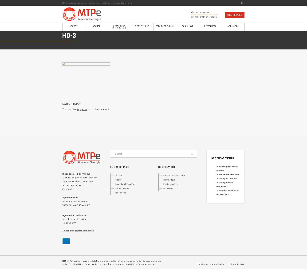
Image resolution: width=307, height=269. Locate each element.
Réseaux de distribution (119, 27)
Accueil (74, 26)
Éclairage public (165, 26)
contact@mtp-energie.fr (204, 17)
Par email (67, 189)
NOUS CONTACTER (234, 15)
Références (210, 26)
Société (96, 26)
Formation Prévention (125, 184)
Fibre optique (142, 26)
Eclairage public (170, 184)
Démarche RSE (122, 188)
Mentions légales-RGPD (210, 264)
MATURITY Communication (140, 264)
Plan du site (238, 264)
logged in (82, 109)
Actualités (233, 26)
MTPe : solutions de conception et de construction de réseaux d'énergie (95, 3)
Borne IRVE (187, 26)
